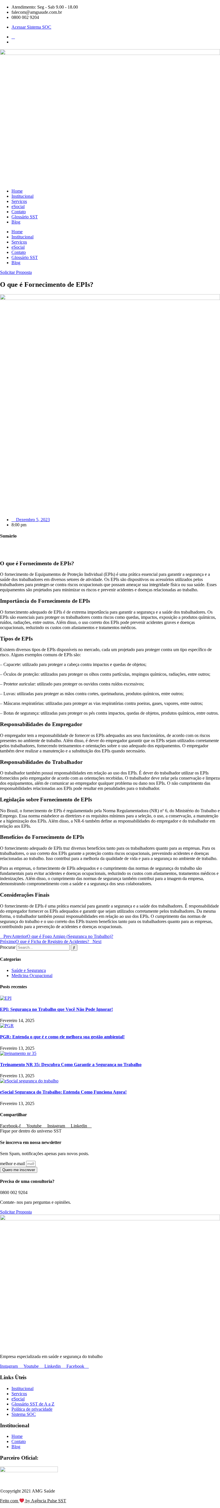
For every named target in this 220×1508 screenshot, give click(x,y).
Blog (15, 222)
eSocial (18, 206)
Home (17, 191)
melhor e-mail (13, 1163)
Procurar (7, 947)
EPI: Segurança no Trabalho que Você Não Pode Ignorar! (56, 1009)
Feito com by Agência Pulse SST (33, 1500)
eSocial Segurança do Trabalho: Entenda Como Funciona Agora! (63, 1092)
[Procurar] (74, 947)
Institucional (22, 196)
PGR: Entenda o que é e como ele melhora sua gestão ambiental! (62, 1036)
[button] (110, 547)
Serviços (19, 201)
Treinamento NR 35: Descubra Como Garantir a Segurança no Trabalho (71, 1064)
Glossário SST (24, 216)
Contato (18, 211)
